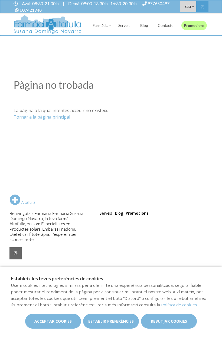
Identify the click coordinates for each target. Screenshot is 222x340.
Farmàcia (100, 25)
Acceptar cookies (53, 321)
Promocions (194, 25)
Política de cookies (179, 304)
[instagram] (202, 7)
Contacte (165, 25)
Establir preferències (111, 321)
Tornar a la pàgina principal (42, 117)
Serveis (124, 25)
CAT (188, 7)
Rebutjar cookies (169, 321)
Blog (144, 25)
